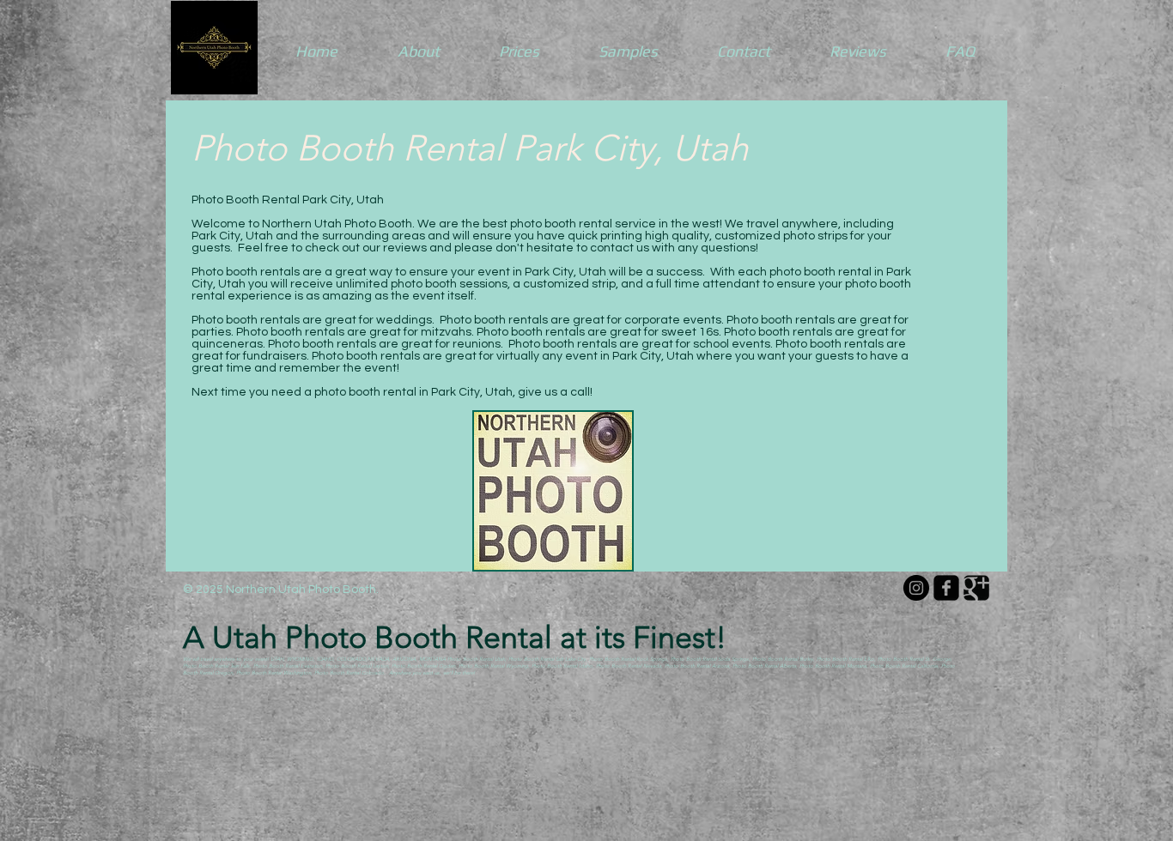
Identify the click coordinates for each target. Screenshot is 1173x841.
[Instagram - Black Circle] (916, 588)
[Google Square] (976, 588)
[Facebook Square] (946, 588)
